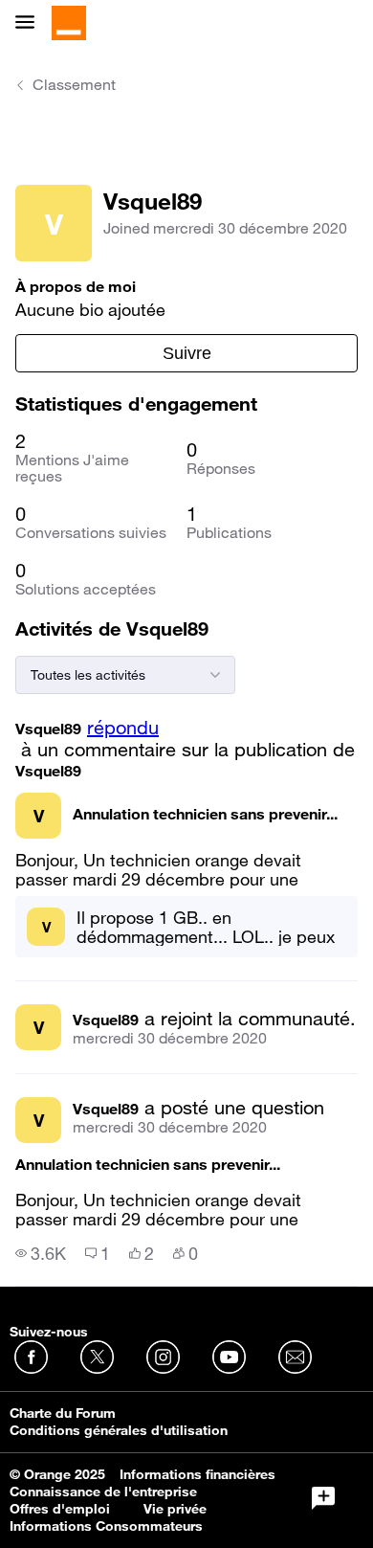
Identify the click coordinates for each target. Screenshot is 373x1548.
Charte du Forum (63, 1413)
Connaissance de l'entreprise (103, 1491)
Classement (74, 84)
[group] (40, 1253)
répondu (123, 727)
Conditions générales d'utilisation (119, 1430)
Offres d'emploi (60, 1508)
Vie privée (175, 1508)
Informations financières (197, 1474)
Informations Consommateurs (106, 1526)
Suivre (187, 353)
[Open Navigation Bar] (30, 23)
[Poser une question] (323, 1498)
